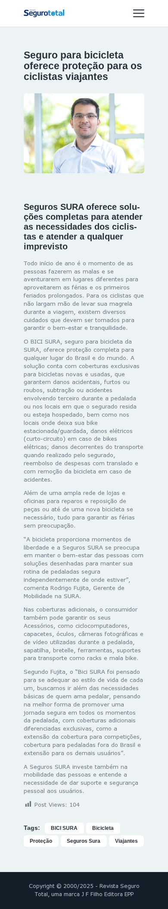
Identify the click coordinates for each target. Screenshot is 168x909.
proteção (41, 841)
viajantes (126, 841)
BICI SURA (64, 828)
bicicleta (103, 828)
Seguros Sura (83, 841)
